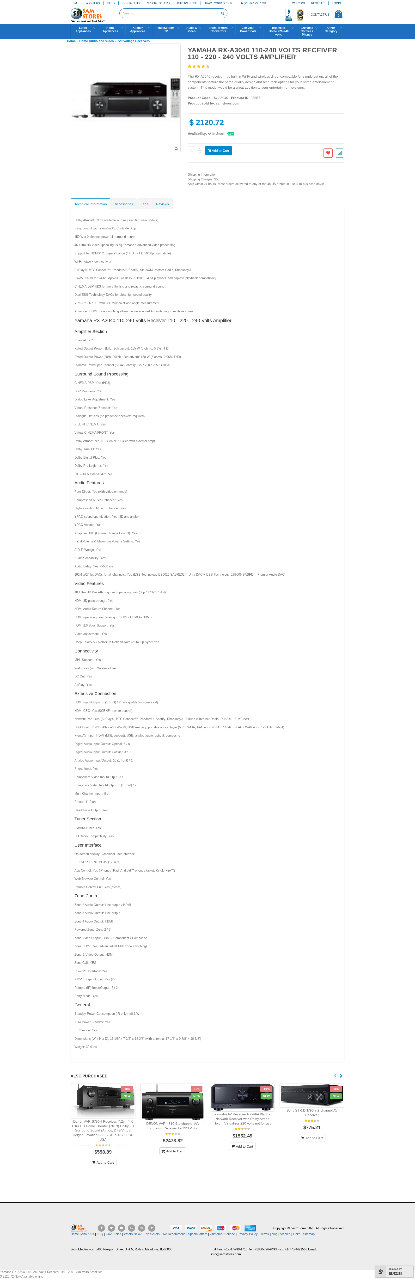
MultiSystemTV (166, 29)
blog (274, 1234)
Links (296, 1234)
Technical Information (90, 204)
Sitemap (309, 1234)
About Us (93, 3)
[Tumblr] (151, 1228)
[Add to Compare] (339, 153)
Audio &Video (191, 29)
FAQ (100, 1234)
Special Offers (158, 3)
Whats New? (132, 1234)
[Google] (131, 1228)
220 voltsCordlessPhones (307, 31)
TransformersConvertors (218, 29)
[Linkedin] (121, 1228)
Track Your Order (218, 3)
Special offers (197, 1234)
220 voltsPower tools (248, 29)
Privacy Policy (248, 1234)
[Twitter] (111, 1228)
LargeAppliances (83, 29)
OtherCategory (331, 29)
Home (75, 3)
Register (318, 3)
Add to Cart (220, 151)
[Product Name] (103, 1101)
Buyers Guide (187, 3)
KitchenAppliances (138, 29)
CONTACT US (320, 14)
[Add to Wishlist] (328, 153)
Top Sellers (152, 1234)
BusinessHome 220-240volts (279, 31)
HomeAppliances (110, 29)
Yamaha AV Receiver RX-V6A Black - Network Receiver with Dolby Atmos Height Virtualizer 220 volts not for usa (242, 1118)
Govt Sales (113, 1234)
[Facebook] (101, 1228)
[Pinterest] (141, 1228)
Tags (144, 204)
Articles (285, 1234)
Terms (265, 1234)
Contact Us (131, 3)
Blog (111, 3)
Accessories (124, 204)
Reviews (162, 204)
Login (336, 3)
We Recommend (173, 1234)
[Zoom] (176, 149)
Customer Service (222, 1234)
